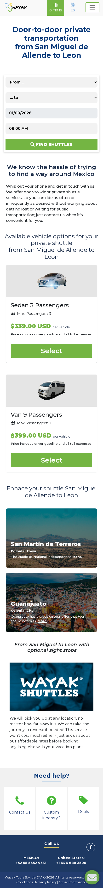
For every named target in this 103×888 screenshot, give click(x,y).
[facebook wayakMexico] (90, 847)
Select (51, 351)
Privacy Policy (46, 882)
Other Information (73, 882)
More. (77, 557)
